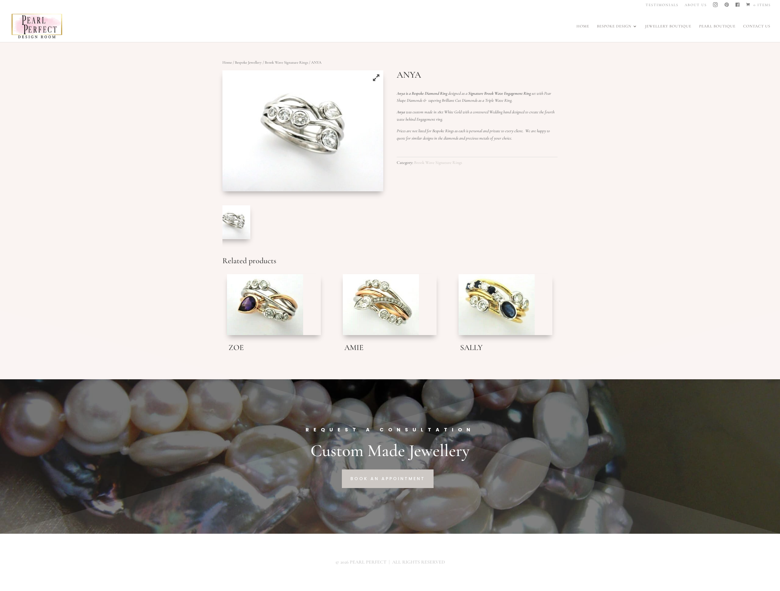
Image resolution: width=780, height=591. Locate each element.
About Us (696, 5)
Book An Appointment (387, 479)
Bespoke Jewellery (248, 62)
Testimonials (662, 5)
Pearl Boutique (717, 26)
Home (582, 26)
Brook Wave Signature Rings (286, 62)
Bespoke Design (614, 26)
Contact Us (756, 26)
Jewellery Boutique (668, 26)
